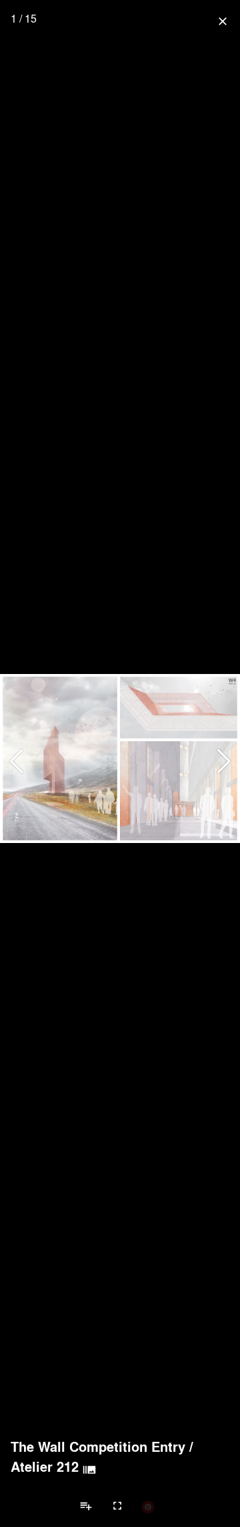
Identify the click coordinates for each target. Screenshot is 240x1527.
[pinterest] (148, 1506)
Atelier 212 (45, 1466)
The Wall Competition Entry (98, 1446)
